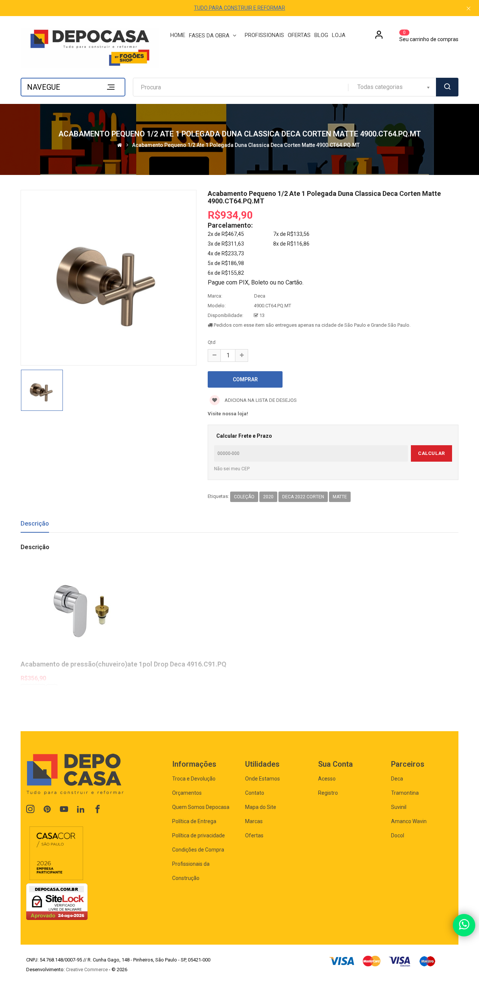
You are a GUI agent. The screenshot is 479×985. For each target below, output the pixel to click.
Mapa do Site (260, 807)
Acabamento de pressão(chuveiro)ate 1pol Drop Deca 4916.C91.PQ (123, 664)
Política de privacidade (198, 835)
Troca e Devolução (194, 779)
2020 (268, 496)
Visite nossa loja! (228, 413)
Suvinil (398, 807)
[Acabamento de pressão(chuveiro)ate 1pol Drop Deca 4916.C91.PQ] (239, 610)
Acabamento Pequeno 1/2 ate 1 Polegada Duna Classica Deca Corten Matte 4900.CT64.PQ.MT (246, 145)
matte (340, 496)
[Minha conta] (379, 37)
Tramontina (405, 793)
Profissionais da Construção (191, 871)
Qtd (212, 342)
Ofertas (254, 835)
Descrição (35, 523)
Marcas (254, 821)
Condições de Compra (198, 850)
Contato (254, 793)
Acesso (327, 779)
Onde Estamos (262, 779)
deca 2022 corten (303, 496)
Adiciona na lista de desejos (260, 400)
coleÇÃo (244, 496)
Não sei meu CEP (232, 468)
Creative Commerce (87, 969)
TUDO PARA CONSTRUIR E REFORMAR (239, 8)
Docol (397, 835)
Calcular (431, 453)
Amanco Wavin (409, 821)
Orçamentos (187, 793)
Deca (259, 296)
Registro (328, 793)
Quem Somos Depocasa (200, 807)
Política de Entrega (194, 821)
